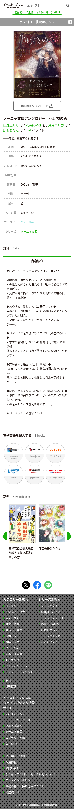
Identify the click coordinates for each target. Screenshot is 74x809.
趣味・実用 (12, 642)
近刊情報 (11, 686)
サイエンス (12, 660)
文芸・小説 (28, 222)
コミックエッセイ (52, 636)
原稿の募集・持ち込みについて (25, 786)
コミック (11, 606)
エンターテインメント (19, 672)
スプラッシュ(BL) (52, 618)
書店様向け (12, 792)
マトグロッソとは (20, 720)
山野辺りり (11, 125)
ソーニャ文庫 (29, 231)
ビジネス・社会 (15, 612)
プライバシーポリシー (19, 780)
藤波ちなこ (11, 130)
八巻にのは (33, 125)
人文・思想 (12, 618)
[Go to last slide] (4, 536)
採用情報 (11, 762)
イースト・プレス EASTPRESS (13, 5)
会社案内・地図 (15, 756)
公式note (11, 744)
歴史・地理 (12, 624)
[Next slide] (69, 536)
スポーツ (11, 636)
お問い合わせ (14, 768)
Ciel (28, 130)
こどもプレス (49, 642)
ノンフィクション (17, 666)
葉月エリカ (56, 125)
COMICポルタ (49, 630)
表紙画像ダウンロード (34, 106)
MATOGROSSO (50, 624)
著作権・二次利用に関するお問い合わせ (36, 12)
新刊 (8, 681)
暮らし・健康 (14, 630)
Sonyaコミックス (52, 612)
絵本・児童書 (14, 654)
